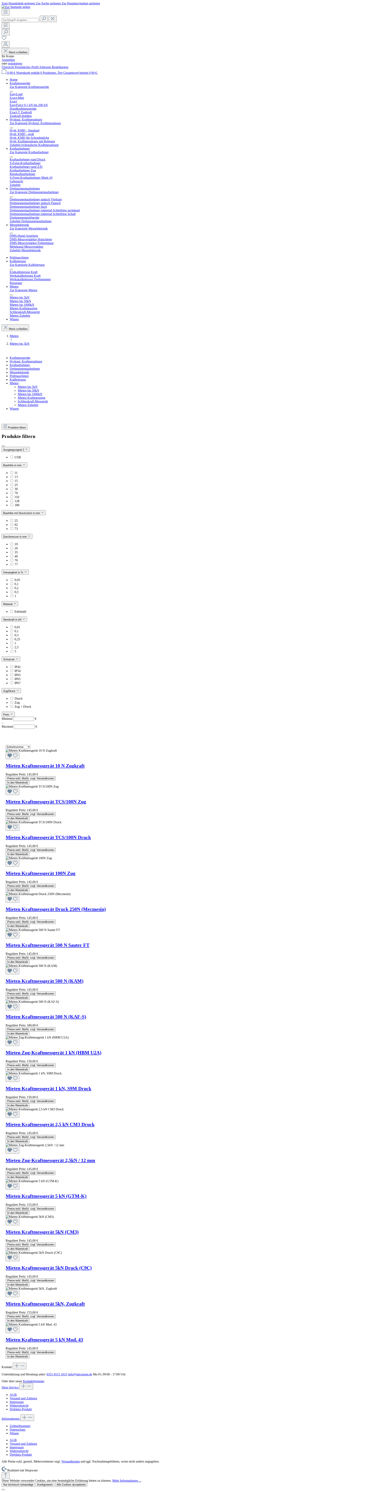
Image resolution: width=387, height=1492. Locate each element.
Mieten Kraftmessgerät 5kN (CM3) (42, 1232)
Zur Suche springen (49, 3)
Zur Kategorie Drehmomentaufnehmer (34, 192)
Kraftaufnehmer (20, 365)
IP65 (18, 679)
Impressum (17, 1402)
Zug (17, 702)
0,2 (17, 588)
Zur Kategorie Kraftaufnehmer (29, 152)
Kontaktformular (33, 1381)
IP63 (18, 675)
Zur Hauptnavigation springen (81, 3)
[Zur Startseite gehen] (16, 7)
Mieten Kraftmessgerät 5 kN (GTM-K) (46, 1196)
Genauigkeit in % (13, 572)
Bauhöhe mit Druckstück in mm (22, 513)
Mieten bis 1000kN (30, 394)
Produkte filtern (17, 427)
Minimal (19, 718)
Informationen (11, 1418)
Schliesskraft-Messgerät (33, 401)
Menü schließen (18, 52)
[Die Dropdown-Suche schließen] (53, 19)
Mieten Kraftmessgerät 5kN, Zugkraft (45, 1303)
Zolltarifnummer (20, 1426)
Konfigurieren (45, 1484)
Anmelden (8, 60)
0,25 (17, 639)
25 (16, 485)
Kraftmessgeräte (20, 357)
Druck (19, 698)
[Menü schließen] (11, 91)
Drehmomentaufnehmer (25, 368)
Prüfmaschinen (19, 376)
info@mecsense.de (80, 1374)
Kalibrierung (18, 379)
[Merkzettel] (4, 39)
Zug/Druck (9, 691)
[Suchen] (44, 19)
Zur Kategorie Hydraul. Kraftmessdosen (35, 123)
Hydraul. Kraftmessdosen (26, 361)
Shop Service (10, 1387)
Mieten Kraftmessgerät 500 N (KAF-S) (46, 1016)
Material (8, 604)
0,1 (17, 584)
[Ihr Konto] (6, 44)
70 (16, 493)
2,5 (17, 647)
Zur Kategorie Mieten (23, 290)
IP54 (18, 671)
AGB (13, 1394)
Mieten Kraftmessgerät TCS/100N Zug (46, 801)
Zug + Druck (23, 706)
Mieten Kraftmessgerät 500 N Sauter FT (47, 945)
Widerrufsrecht (19, 1405)
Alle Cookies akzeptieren (71, 1484)
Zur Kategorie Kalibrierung (27, 264)
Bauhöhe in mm (12, 465)
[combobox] (20, 20)
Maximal (19, 726)
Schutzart (9, 659)
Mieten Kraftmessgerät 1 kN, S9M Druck (48, 1088)
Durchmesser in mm (15, 536)
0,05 (17, 580)
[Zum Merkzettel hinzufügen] (12, 755)
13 (16, 477)
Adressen (45, 67)
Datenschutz (17, 1429)
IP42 (18, 667)
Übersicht (8, 67)
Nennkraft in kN (12, 619)
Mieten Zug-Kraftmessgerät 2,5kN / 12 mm (50, 1160)
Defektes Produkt (21, 1409)
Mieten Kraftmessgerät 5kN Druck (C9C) (49, 1267)
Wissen (14, 408)
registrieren (15, 63)
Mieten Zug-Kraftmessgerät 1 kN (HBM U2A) (53, 1052)
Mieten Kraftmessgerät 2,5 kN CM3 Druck (50, 1124)
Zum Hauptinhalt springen (19, 3)
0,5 (17, 592)
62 (16, 524)
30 (16, 489)
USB (18, 457)
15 (16, 481)
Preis (6, 714)
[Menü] (6, 12)
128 (17, 501)
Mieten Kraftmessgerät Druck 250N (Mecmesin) (56, 909)
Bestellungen (60, 67)
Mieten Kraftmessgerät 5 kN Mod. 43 (44, 1339)
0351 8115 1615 (57, 1374)
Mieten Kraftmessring (31, 397)
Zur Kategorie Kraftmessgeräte (29, 87)
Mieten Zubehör (28, 405)
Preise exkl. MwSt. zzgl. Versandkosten (30, 778)
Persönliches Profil (27, 67)
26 (16, 548)
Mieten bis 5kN (27, 387)
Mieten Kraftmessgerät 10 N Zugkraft (45, 765)
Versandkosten (70, 1461)
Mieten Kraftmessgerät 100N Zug (40, 873)
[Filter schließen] (3, 446)
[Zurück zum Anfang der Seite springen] (6, 1475)
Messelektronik (19, 372)
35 (16, 552)
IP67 (18, 683)
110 (17, 497)
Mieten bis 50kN (28, 390)
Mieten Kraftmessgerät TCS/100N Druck (48, 837)
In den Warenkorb (17, 782)
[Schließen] (3, 1489)
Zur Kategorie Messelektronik (29, 228)
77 (16, 564)
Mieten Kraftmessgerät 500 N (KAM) (44, 981)
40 (16, 556)
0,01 (17, 627)
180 (17, 505)
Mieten (14, 383)
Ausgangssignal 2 (14, 449)
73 (16, 528)
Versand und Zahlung (23, 1398)
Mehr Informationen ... (126, 1480)
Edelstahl (20, 611)
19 (16, 544)
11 (16, 472)
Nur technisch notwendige (18, 1484)
